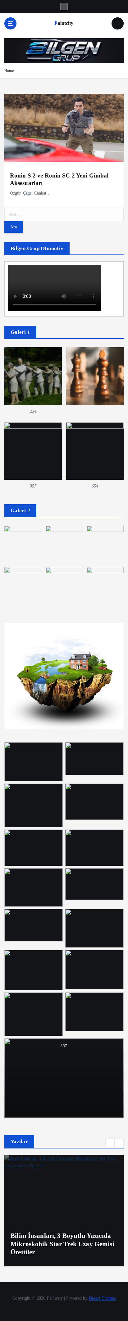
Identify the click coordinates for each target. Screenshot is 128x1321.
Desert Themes (102, 1298)
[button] (110, 1143)
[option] (64, 1210)
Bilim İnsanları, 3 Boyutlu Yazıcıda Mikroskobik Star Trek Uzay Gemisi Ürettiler (62, 1244)
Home (9, 71)
